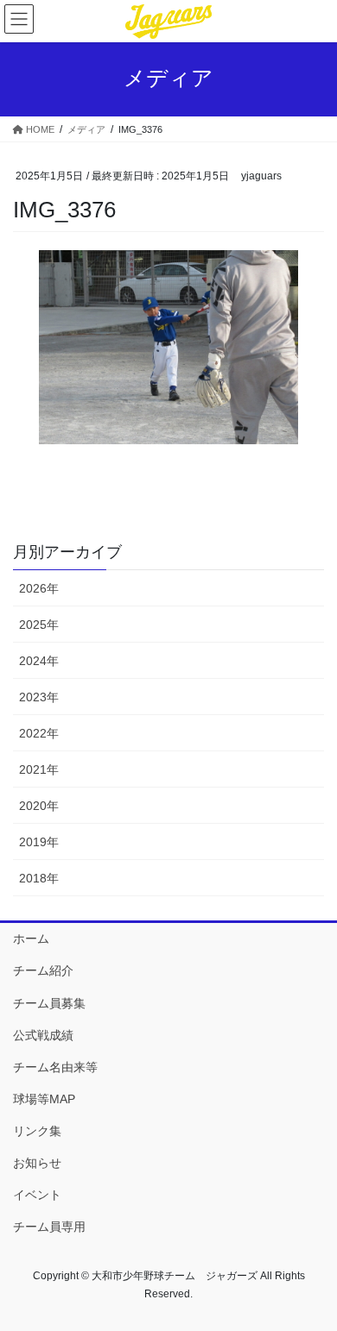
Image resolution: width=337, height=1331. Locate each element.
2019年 (39, 842)
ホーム (31, 938)
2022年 (39, 733)
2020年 (39, 806)
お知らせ (37, 1163)
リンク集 (37, 1131)
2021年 (39, 769)
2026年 (39, 588)
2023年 (39, 697)
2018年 (39, 878)
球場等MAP (44, 1099)
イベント (37, 1195)
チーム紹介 (43, 970)
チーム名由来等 (55, 1067)
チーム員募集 (49, 1003)
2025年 (39, 624)
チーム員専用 (49, 1227)
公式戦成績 (43, 1035)
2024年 (39, 661)
